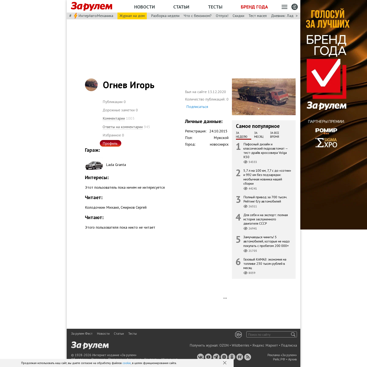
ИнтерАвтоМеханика (95, 15)
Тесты (215, 7)
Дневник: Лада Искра (288, 15)
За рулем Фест (82, 333)
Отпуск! (222, 15)
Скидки (238, 15)
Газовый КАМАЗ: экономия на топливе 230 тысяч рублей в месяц (264, 263)
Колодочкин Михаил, (102, 207)
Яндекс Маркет (265, 345)
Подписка (289, 345)
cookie (127, 363)
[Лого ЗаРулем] (91, 6)
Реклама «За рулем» (282, 355)
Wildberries (240, 345)
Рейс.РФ (279, 359)
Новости (144, 7)
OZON (224, 345)
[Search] (293, 334)
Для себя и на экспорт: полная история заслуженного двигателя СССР (265, 219)
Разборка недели (165, 15)
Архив (292, 359)
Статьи (181, 7)
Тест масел (257, 15)
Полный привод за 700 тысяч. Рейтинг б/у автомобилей (265, 199)
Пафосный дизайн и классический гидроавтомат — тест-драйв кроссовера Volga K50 (265, 150)
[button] (225, 363)
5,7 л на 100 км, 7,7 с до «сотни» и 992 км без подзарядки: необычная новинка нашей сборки (267, 177)
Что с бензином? (198, 15)
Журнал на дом (132, 15)
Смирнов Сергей (134, 207)
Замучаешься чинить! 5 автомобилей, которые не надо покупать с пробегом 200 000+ (266, 241)
